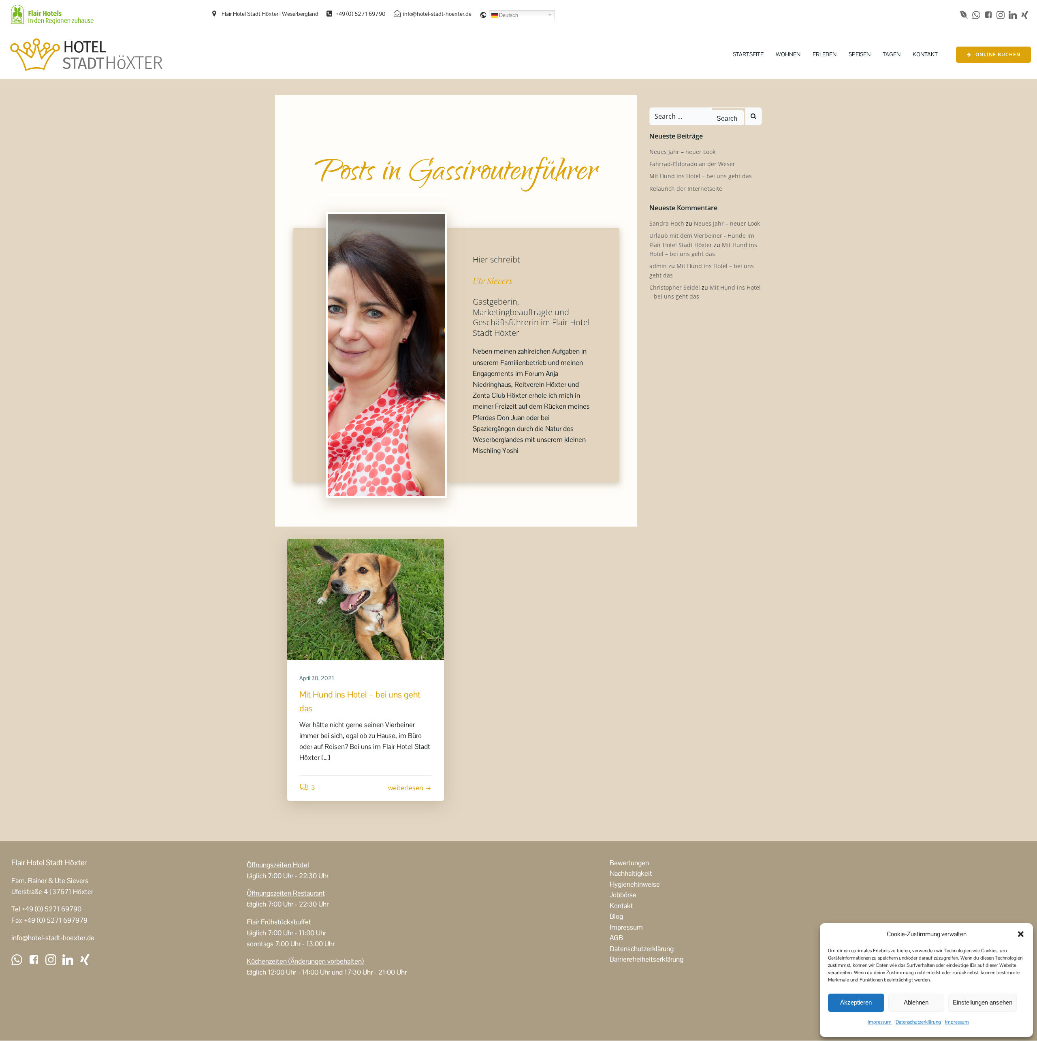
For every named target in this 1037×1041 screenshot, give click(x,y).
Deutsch (508, 15)
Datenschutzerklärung (918, 1022)
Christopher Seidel (674, 287)
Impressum (880, 1022)
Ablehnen (916, 1002)
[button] (1021, 934)
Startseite (748, 54)
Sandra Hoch (666, 223)
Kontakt (925, 54)
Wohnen (788, 54)
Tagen (891, 54)
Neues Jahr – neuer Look (682, 152)
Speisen (860, 54)
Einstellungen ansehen (982, 1002)
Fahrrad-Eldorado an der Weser (692, 164)
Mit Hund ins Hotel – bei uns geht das (700, 176)
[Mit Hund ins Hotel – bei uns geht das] (365, 599)
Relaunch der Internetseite (685, 188)
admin (658, 266)
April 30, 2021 (316, 678)
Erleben (824, 54)
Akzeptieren (856, 1002)
